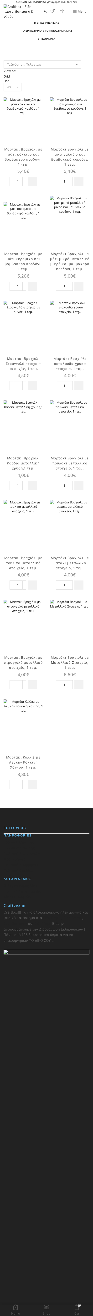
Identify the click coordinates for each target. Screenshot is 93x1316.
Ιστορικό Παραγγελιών (22, 891)
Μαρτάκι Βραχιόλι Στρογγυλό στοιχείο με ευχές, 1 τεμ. (23, 364)
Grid (7, 76)
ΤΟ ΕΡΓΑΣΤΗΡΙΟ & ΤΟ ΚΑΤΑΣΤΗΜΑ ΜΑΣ (46, 30)
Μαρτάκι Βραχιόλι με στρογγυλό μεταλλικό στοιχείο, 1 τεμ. (23, 662)
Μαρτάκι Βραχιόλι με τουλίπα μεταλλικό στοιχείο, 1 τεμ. (23, 563)
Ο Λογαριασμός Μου (20, 886)
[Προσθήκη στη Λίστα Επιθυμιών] (35, 101)
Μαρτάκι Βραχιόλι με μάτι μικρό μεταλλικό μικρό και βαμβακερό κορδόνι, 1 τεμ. (69, 261)
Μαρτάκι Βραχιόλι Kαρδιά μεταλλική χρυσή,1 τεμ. (23, 463)
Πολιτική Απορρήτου (21, 865)
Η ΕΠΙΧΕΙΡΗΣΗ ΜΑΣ (46, 22)
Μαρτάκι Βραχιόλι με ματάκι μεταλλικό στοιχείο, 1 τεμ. (70, 563)
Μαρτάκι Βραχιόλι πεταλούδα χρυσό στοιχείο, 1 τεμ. (70, 364)
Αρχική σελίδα (14, 48)
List (6, 81)
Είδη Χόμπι (43, 923)
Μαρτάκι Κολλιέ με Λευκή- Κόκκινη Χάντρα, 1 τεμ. (23, 762)
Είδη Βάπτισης (15, 923)
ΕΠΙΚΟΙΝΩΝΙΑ (46, 38)
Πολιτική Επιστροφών (22, 853)
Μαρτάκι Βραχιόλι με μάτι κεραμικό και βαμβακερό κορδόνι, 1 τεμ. (23, 261)
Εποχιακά (47, 48)
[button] (32, 181)
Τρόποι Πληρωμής (19, 842)
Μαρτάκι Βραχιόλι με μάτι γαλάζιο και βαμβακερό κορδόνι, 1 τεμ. (70, 156)
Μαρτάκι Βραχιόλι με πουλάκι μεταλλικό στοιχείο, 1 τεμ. (70, 463)
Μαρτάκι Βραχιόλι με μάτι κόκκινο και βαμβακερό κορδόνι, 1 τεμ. (23, 156)
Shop (32, 48)
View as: (10, 71)
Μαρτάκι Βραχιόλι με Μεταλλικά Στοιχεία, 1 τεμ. (70, 662)
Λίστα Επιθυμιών (17, 897)
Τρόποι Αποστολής (19, 848)
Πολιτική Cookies (18, 871)
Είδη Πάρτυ (52, 918)
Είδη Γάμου (72, 918)
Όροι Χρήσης (14, 859)
